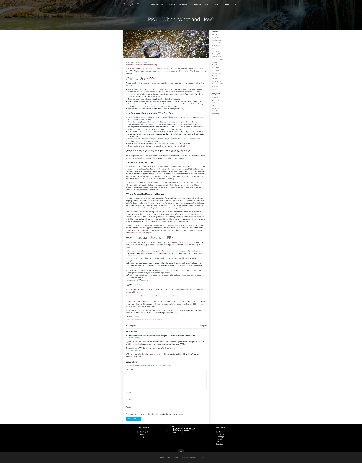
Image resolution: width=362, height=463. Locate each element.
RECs (146, 319)
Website (129, 407)
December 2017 (217, 81)
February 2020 (216, 54)
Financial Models (135, 319)
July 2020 (215, 48)
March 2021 (216, 37)
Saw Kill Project (157, 4)
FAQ (142, 437)
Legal (207, 4)
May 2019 (215, 65)
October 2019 (216, 56)
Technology (196, 4)
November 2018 (217, 73)
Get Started (220, 432)
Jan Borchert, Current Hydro (135, 65)
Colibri (203, 457)
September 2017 (217, 84)
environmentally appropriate (180, 242)
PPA (143, 319)
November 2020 (217, 40)
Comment (130, 369)
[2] (185, 146)
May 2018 (215, 76)
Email (128, 400)
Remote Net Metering (156, 319)
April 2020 (215, 51)
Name (128, 393)
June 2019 (215, 62)
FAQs (235, 4)
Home (142, 434)
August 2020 (216, 46)
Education (215, 97)
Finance (215, 4)
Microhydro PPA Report (152, 296)
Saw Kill (214, 111)
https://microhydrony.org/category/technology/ (156, 253)
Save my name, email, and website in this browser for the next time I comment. (156, 414)
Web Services (132, 62)
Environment (183, 4)
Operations (226, 4)
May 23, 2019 (142, 62)
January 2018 (216, 78)
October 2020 (216, 43)
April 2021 (215, 35)
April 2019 (215, 67)
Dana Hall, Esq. (152, 65)
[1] (139, 117)
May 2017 (215, 89)
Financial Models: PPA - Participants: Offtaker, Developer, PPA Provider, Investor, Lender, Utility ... (161, 336)
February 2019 (216, 70)
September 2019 (217, 59)
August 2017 (216, 87)
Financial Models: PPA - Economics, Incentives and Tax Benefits (148, 348)
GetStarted (171, 4)
